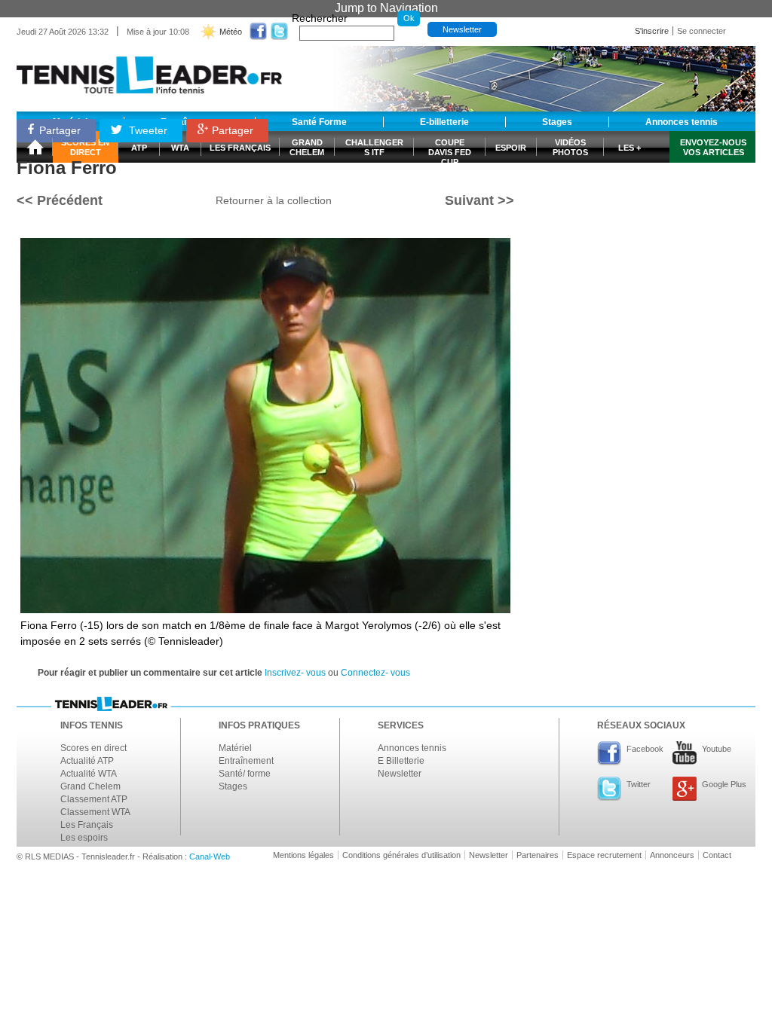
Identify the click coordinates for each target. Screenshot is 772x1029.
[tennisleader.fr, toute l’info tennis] (149, 69)
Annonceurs (672, 855)
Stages (233, 786)
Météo (230, 31)
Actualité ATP (87, 761)
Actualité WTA (88, 773)
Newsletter (462, 29)
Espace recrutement (604, 855)
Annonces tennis (412, 748)
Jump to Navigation (386, 8)
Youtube (716, 748)
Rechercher (320, 18)
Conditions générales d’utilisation (401, 855)
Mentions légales (303, 855)
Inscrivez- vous (295, 672)
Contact (717, 855)
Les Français (86, 825)
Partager (60, 130)
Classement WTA (95, 812)
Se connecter (701, 30)
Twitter (638, 784)
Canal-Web (209, 856)
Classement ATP (93, 799)
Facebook (644, 748)
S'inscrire (652, 30)
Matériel (235, 748)
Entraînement (246, 761)
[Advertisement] (642, 205)
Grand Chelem (90, 786)
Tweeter (146, 130)
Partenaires (537, 855)
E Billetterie (401, 761)
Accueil (35, 147)
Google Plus (724, 784)
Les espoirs (84, 837)
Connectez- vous (375, 672)
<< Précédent (60, 200)
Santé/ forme (245, 773)
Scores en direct (93, 748)
